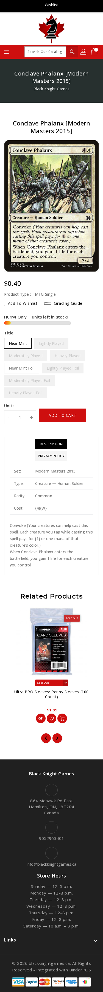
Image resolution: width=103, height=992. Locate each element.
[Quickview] (41, 718)
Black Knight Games (52, 88)
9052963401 (51, 838)
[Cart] (94, 51)
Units (9, 406)
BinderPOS (80, 970)
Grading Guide (68, 303)
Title (8, 333)
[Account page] (83, 51)
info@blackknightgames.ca (51, 864)
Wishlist (52, 4)
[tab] (51, 444)
